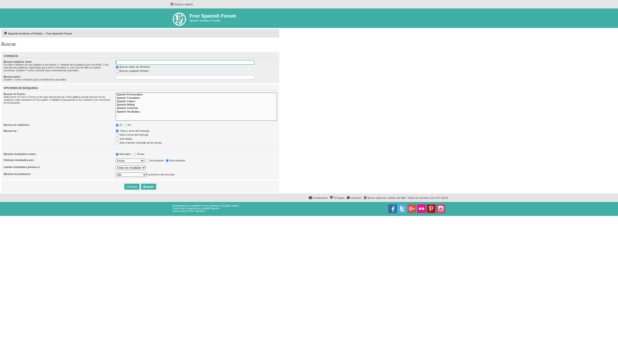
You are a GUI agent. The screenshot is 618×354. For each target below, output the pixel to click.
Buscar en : (11, 130)
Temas (141, 154)
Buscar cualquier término (134, 70)
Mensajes (125, 154)
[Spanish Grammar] (196, 108)
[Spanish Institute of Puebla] (180, 18)
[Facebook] (392, 208)
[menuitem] (384, 198)
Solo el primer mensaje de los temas (140, 142)
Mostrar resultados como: (20, 154)
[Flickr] (421, 208)
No (129, 124)
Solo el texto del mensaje (133, 134)
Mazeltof (200, 211)
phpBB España (210, 208)
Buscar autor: (12, 76)
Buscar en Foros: (15, 94)
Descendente (177, 160)
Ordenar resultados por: (19, 160)
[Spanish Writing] (196, 105)
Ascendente (157, 160)
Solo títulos (125, 138)
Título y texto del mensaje (134, 130)
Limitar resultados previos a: (22, 167)
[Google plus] (411, 208)
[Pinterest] (431, 208)
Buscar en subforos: (17, 124)
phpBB (195, 205)
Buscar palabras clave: (18, 61)
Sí (120, 124)
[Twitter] (402, 208)
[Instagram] (440, 208)
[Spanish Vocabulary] (196, 112)
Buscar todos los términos (134, 66)
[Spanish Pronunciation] (196, 94)
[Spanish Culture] (196, 101)
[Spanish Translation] (196, 98)
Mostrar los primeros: (17, 174)
